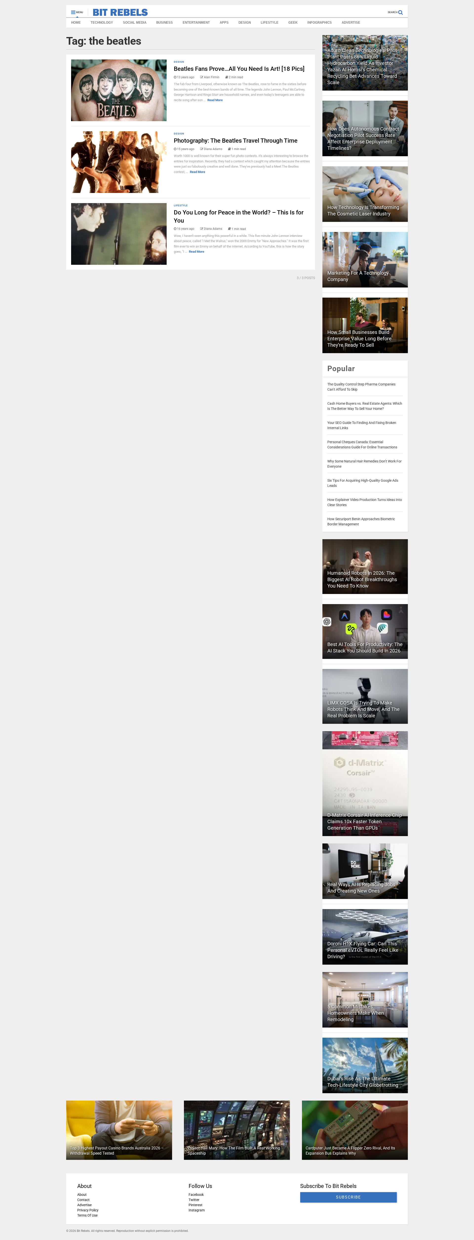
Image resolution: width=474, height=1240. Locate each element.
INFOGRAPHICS (319, 22)
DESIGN (244, 22)
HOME (76, 22)
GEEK (292, 22)
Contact (83, 1200)
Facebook (196, 1195)
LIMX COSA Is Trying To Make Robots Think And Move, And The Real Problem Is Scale (363, 709)
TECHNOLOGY (102, 22)
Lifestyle (181, 205)
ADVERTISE (351, 22)
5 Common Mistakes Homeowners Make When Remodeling (355, 1013)
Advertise (84, 1205)
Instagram (197, 1210)
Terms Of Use (87, 1215)
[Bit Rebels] (118, 14)
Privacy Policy (88, 1210)
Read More (215, 100)
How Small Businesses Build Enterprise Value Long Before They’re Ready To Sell (359, 338)
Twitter (194, 1200)
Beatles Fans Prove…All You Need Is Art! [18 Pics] (239, 68)
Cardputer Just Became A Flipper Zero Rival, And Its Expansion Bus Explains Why (350, 1151)
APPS (224, 22)
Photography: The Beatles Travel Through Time (235, 140)
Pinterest (195, 1205)
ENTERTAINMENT (196, 22)
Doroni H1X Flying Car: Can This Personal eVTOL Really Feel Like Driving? (362, 950)
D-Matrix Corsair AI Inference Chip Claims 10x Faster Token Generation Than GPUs (364, 821)
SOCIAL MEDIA (134, 22)
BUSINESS (164, 22)
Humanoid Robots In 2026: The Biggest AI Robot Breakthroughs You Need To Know (362, 579)
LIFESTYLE (269, 22)
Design (179, 61)
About (82, 1195)
